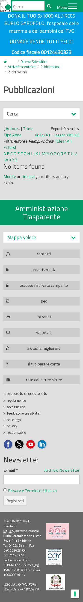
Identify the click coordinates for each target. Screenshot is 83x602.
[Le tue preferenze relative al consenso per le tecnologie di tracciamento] (75, 594)
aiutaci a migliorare (43, 348)
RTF (49, 135)
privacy (12, 426)
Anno (16, 135)
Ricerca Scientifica (34, 61)
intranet (44, 317)
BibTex (40, 135)
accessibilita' (16, 407)
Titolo (28, 128)
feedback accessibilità (23, 413)
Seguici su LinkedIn (42, 444)
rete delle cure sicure (44, 380)
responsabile (16, 432)
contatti (44, 254)
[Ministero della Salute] (55, 582)
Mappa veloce (21, 237)
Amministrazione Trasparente (41, 212)
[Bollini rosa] (57, 531)
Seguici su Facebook (8, 444)
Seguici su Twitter (19, 444)
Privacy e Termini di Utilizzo (32, 490)
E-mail (10, 470)
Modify (9, 176)
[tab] (41, 237)
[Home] (5, 6)
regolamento (16, 400)
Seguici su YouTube (30, 444)
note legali (14, 419)
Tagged (59, 135)
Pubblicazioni (50, 66)
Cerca (12, 114)
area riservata (44, 269)
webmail (43, 332)
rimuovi (28, 176)
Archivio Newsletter (62, 470)
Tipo (7, 135)
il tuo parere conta (44, 364)
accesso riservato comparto (44, 285)
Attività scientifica (22, 66)
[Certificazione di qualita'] (54, 557)
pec (44, 301)
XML (69, 135)
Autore (12, 128)
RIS (77, 135)
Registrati (15, 501)
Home (7, 62)
